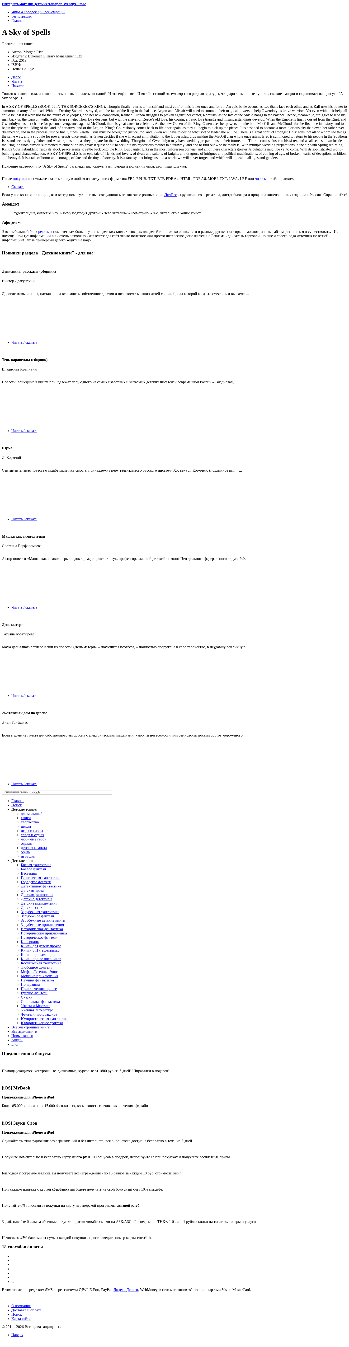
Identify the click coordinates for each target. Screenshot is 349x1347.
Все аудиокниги (24, 1031)
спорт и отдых (32, 835)
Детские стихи (33, 908)
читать (260, 179)
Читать (17, 81)
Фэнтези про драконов (39, 1014)
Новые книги (22, 1036)
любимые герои (34, 839)
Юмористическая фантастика (44, 1019)
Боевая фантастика (36, 865)
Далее (16, 77)
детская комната (34, 848)
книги (26, 818)
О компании (21, 1306)
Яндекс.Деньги (125, 1290)
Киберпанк (30, 942)
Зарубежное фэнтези (37, 916)
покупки (20, 179)
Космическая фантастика (41, 963)
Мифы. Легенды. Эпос (39, 972)
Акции (17, 1040)
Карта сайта (21, 1319)
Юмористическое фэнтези (42, 1023)
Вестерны (29, 873)
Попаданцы (30, 984)
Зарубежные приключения (42, 925)
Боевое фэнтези (33, 869)
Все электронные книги (30, 1027)
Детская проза (32, 890)
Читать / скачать (24, 342)
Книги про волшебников (41, 959)
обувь (25, 852)
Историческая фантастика (42, 929)
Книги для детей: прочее (41, 946)
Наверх (17, 1335)
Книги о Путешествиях (40, 950)
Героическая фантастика (40, 878)
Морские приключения (39, 976)
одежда (27, 843)
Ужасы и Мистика (35, 1006)
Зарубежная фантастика (40, 912)
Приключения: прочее (39, 989)
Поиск (16, 805)
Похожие (18, 86)
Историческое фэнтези (39, 937)
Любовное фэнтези (36, 967)
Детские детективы (36, 899)
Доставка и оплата (26, 1310)
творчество (30, 822)
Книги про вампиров (38, 955)
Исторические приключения (44, 933)
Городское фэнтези (36, 882)
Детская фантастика (37, 895)
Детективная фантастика (41, 886)
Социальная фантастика (40, 1002)
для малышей (31, 814)
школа (26, 826)
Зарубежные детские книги (43, 920)
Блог (15, 1044)
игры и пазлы (32, 831)
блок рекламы (41, 232)
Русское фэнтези (34, 993)
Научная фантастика (37, 980)
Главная (17, 801)
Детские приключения (39, 903)
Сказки (27, 997)
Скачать (17, 187)
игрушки (28, 856)
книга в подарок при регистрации (38, 12)
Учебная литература (37, 1010)
